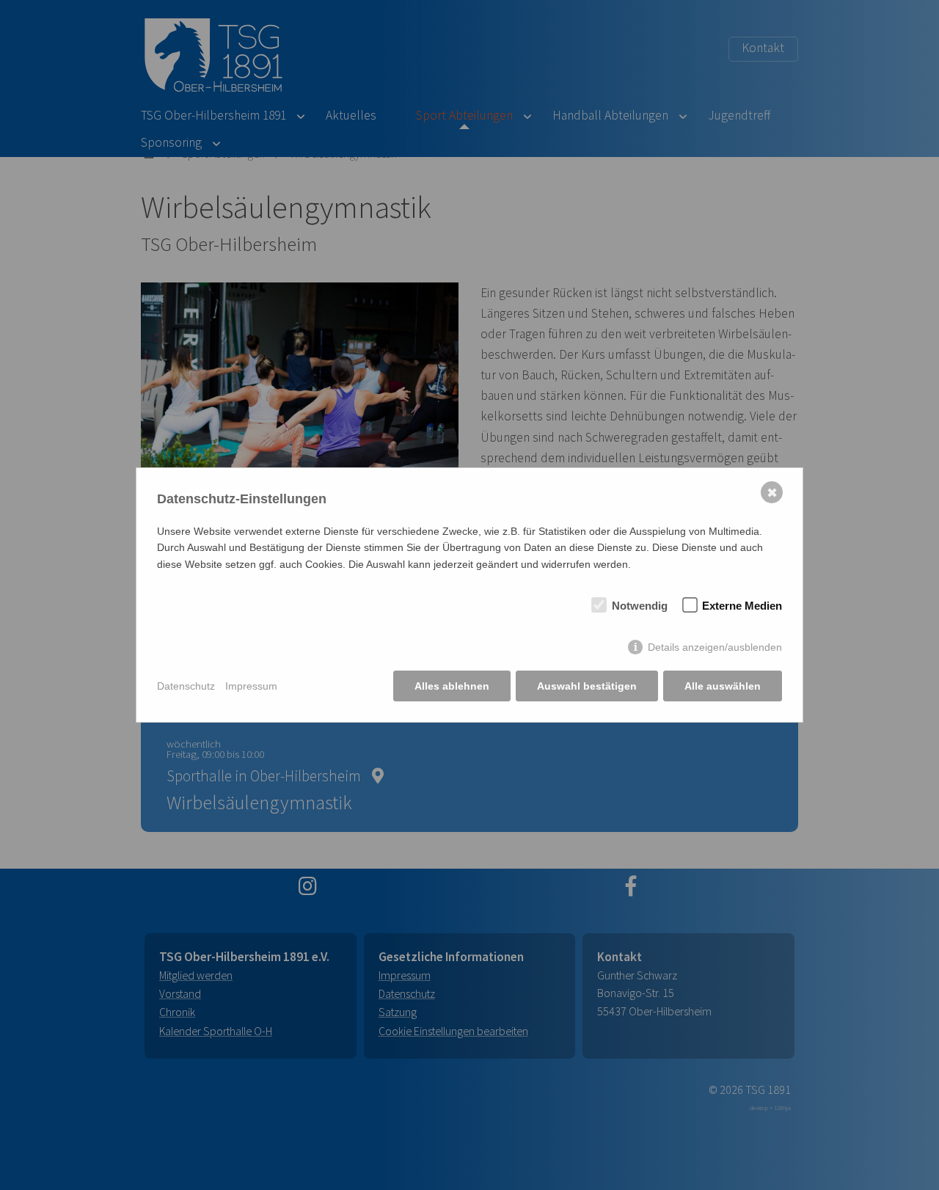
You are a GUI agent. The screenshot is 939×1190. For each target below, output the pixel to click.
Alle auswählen (722, 686)
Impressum (251, 686)
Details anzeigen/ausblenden (715, 647)
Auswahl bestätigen (587, 686)
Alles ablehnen (451, 686)
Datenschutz (186, 686)
